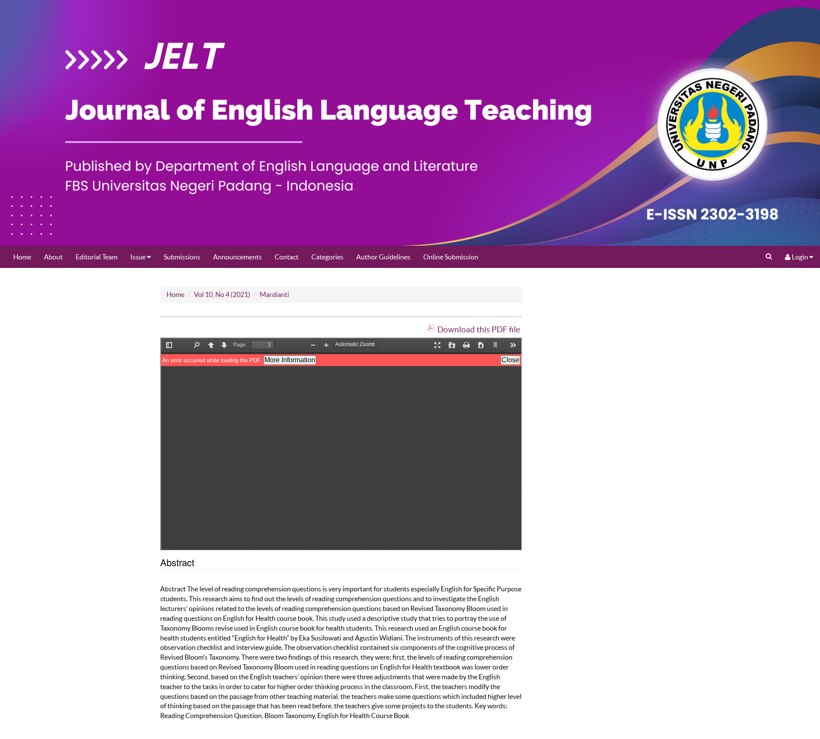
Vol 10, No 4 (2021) (222, 294)
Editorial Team (96, 257)
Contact (287, 257)
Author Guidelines (383, 257)
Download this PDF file (478, 329)
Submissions (182, 257)
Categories (327, 257)
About (53, 257)
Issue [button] (138, 257)
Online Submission (450, 257)
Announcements (237, 257)
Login (800, 257)
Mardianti (274, 294)
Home (22, 257)
